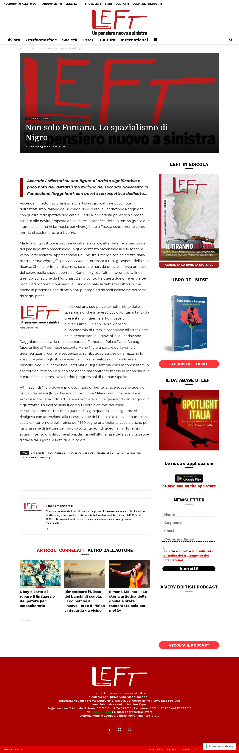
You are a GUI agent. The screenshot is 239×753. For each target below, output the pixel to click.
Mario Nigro (46, 457)
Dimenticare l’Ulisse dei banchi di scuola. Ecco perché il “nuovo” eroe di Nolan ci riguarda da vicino (84, 601)
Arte (32, 48)
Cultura (107, 40)
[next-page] (28, 618)
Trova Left (93, 3)
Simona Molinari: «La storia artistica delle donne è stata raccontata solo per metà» (128, 601)
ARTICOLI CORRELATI (60, 550)
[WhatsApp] (71, 165)
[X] (58, 165)
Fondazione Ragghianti (81, 452)
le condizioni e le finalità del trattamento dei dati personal (188, 555)
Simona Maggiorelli (39, 146)
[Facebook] (46, 165)
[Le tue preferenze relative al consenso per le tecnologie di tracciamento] (219, 746)
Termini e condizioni (119, 719)
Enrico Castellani (56, 452)
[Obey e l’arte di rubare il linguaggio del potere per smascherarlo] (40, 574)
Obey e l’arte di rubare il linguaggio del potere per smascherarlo (37, 598)
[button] (230, 40)
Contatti (122, 3)
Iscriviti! (189, 568)
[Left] (119, 22)
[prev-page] (22, 618)
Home (23, 48)
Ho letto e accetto (188, 555)
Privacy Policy (119, 723)
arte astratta (37, 452)
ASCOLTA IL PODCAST (189, 645)
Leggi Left (73, 3)
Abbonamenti (52, 3)
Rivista (13, 40)
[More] (83, 165)
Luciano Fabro (134, 452)
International (134, 40)
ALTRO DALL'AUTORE (110, 550)
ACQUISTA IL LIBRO (189, 364)
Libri (108, 3)
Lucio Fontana (28, 457)
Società (69, 40)
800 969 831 (102, 712)
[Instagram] (119, 729)
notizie (46, 118)
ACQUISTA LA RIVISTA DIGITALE (189, 265)
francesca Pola (105, 452)
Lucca (120, 452)
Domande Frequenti (147, 3)
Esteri (89, 40)
